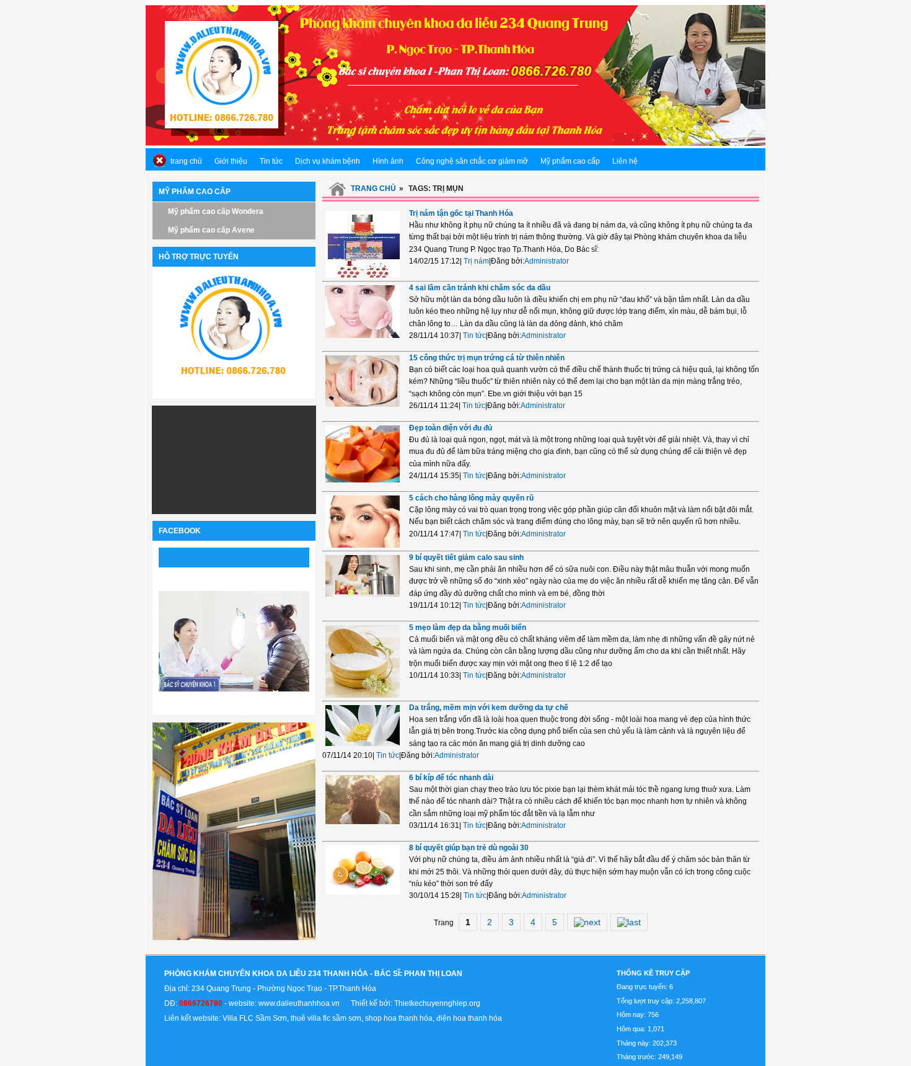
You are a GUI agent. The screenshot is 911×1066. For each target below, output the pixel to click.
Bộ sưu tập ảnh (178, 579)
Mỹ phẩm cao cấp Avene (211, 230)
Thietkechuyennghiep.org (437, 1003)
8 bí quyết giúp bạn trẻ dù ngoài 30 (469, 847)
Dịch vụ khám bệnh (327, 161)
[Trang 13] (629, 922)
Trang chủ (373, 188)
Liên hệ (625, 161)
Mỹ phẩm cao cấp (570, 161)
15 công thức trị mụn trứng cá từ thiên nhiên (487, 357)
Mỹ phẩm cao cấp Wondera (215, 211)
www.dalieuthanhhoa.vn (300, 1003)
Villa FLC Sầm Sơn (254, 1018)
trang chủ (186, 161)
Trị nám (476, 261)
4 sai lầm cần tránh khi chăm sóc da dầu (479, 287)
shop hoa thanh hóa (399, 1018)
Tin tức (271, 161)
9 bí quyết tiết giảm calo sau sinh (466, 557)
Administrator (546, 261)
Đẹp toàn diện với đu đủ (450, 428)
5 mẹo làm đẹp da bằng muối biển (467, 627)
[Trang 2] (587, 922)
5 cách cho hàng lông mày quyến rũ (471, 498)
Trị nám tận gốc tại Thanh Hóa (461, 213)
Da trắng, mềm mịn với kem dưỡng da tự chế (488, 707)
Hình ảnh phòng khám (234, 699)
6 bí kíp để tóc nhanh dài (451, 777)
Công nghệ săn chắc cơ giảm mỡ (472, 161)
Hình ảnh (387, 161)
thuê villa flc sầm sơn (326, 1018)
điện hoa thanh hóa (469, 1018)
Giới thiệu (230, 161)
